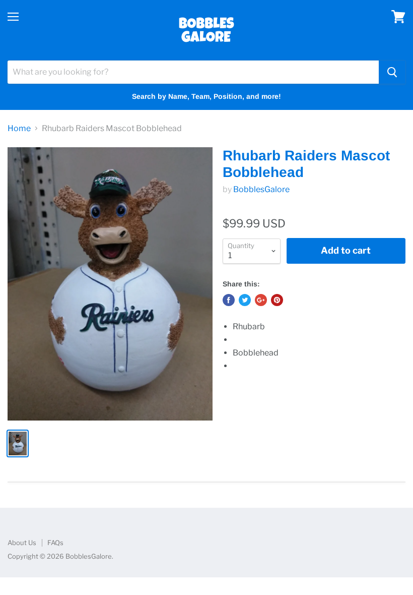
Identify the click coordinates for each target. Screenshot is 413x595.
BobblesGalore (261, 189)
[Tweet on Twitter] (245, 300)
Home (19, 128)
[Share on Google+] (261, 300)
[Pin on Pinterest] (277, 300)
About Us (22, 543)
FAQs (55, 543)
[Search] (392, 72)
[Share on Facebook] (229, 300)
